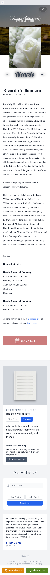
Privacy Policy (18, 563)
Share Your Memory (16, 459)
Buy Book (27, 419)
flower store (32, 322)
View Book (12, 419)
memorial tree (34, 318)
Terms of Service (32, 563)
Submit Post (25, 503)
